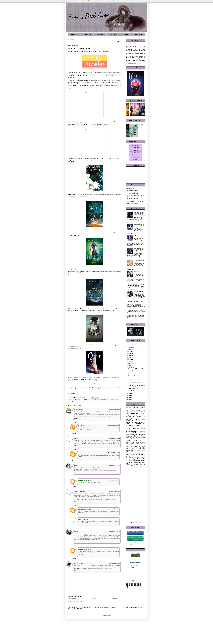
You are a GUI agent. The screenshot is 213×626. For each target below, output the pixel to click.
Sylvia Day (128, 456)
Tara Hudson (132, 457)
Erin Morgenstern (132, 415)
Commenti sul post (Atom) (78, 601)
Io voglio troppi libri (131, 190)
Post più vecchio (116, 598)
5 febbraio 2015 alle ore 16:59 (113, 480)
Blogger (109, 615)
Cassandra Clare (132, 413)
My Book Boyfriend (131, 193)
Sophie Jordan (134, 453)
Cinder (81, 399)
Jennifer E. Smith (139, 422)
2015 (128, 346)
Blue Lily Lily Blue (76, 399)
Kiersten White (131, 432)
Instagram (135, 152)
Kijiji (140, 545)
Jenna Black (130, 422)
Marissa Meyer (131, 440)
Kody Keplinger (140, 432)
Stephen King (134, 454)
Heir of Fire (89, 399)
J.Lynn (143, 419)
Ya (133, 567)
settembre (130, 353)
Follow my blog (135, 569)
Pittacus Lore (129, 446)
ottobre (130, 351)
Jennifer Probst (129, 427)
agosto (130, 355)
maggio (130, 361)
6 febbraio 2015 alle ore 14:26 (114, 563)
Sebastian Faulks (137, 451)
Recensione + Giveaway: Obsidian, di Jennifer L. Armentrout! (139, 273)
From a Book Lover (135, 565)
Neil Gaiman (134, 445)
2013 (128, 395)
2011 (128, 399)
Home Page (74, 34)
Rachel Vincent (134, 448)
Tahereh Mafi (135, 456)
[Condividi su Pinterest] (98, 398)
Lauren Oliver (133, 436)
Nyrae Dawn (141, 445)
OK (125, 0)
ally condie (135, 460)
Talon (93, 399)
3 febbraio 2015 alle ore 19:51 (114, 438)
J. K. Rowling (137, 419)
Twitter (135, 150)
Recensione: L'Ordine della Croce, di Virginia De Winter (139, 226)
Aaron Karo (128, 407)
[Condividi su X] (94, 398)
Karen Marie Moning (135, 429)
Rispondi (76, 418)
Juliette (76, 532)
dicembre (130, 347)
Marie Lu (141, 438)
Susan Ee (141, 454)
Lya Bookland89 (78, 409)
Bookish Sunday (130, 188)
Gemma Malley (141, 415)
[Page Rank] (135, 580)
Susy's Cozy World (79, 563)
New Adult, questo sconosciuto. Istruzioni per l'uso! (135, 302)
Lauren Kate (142, 434)
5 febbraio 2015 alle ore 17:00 (113, 549)
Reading (136, 567)
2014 (128, 393)
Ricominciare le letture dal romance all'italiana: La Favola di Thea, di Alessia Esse (139, 250)
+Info (121, 0)
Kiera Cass (142, 431)
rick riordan (132, 464)
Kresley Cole (128, 434)
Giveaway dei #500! (138, 291)
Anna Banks (135, 409)
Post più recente (72, 598)
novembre (130, 349)
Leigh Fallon (134, 437)
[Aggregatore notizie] (135, 553)
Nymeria (76, 465)
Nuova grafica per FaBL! (133, 374)
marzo (130, 365)
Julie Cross (137, 427)
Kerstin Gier (134, 431)
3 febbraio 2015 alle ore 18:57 (114, 409)
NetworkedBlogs (134, 562)
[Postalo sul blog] (93, 398)
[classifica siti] (135, 557)
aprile (129, 363)
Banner (100, 34)
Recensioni (87, 34)
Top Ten (73, 401)
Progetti (138, 34)
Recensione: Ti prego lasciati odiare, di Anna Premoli (136, 376)
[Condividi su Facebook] (96, 398)
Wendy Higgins (129, 460)
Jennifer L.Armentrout (133, 425)
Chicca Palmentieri (79, 491)
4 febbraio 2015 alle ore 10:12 (114, 491)
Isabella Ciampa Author (85, 426)
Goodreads (135, 148)
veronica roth (137, 466)
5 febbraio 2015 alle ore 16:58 (113, 425)
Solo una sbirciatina (131, 198)
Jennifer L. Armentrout (133, 423)
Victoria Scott (128, 458)
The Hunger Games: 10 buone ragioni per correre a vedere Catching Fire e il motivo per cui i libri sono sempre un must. (136, 312)
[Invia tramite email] (91, 398)
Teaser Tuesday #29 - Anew (134, 372)
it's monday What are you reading (134, 201)
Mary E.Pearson (136, 442)
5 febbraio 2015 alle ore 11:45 (114, 531)
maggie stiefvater (139, 462)
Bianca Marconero (138, 411)
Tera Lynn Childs (140, 457)
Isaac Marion (129, 419)
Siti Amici (125, 34)
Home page (94, 598)
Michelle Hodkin (135, 443)
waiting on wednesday (132, 203)
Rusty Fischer (137, 450)
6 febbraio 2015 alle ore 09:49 (113, 519)
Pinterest (135, 155)
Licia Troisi (135, 438)
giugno (130, 359)
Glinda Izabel (134, 418)
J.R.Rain (129, 420)
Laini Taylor (134, 434)
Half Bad (85, 399)
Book (132, 567)
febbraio (130, 367)
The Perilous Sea (98, 399)
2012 (128, 397)
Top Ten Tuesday (78, 401)
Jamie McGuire (136, 420)
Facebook (135, 145)
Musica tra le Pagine (131, 192)
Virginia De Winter (137, 459)
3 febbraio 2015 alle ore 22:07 (114, 465)
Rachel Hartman (137, 446)
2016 (128, 344)
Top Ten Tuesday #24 (133, 388)
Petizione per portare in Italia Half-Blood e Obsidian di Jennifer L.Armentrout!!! (139, 237)
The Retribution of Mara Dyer (108, 399)
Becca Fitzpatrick (135, 410)
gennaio (130, 390)
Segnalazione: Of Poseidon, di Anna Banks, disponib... (136, 369)
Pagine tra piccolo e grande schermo (135, 195)
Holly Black (141, 418)
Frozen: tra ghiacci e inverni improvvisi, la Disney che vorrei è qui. (136, 283)
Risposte (76, 422)
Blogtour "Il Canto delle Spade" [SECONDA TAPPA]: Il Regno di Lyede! (139, 214)
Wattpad (135, 157)
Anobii (135, 160)
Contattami (113, 34)
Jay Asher (143, 420)
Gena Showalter (130, 416)
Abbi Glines (136, 407)
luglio (129, 357)
